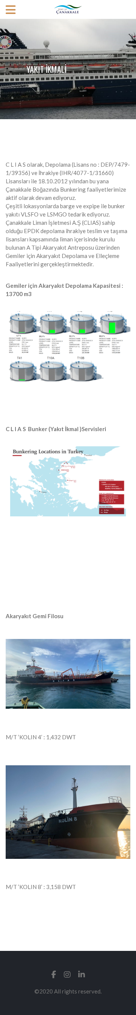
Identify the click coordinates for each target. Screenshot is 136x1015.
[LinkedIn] (81, 974)
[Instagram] (67, 974)
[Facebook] (53, 974)
